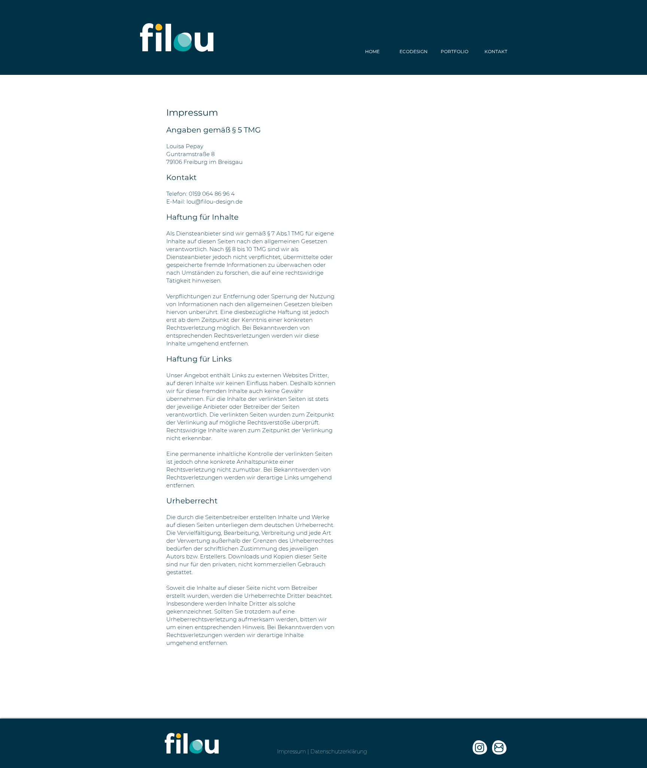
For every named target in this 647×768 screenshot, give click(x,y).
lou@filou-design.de (214, 201)
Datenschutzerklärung (338, 751)
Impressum (291, 751)
